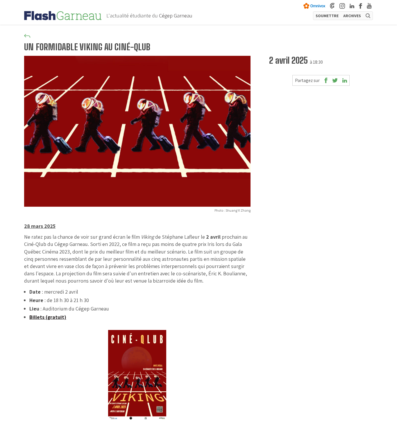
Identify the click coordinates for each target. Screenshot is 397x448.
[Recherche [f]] (368, 16)
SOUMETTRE (327, 16)
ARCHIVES (352, 16)
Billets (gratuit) (47, 317)
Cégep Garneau (175, 15)
